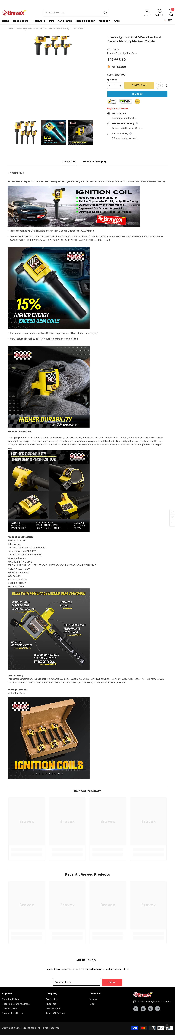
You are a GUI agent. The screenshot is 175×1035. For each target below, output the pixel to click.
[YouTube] (157, 1008)
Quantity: (112, 79)
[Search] (76, 12)
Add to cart (139, 85)
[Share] (165, 85)
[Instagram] (143, 1008)
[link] (26, 849)
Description (69, 161)
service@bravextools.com (157, 1001)
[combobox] (72, 12)
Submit (112, 982)
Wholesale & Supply (95, 161)
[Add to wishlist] (159, 85)
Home (10, 28)
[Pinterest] (150, 1008)
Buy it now (137, 94)
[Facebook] (135, 1008)
